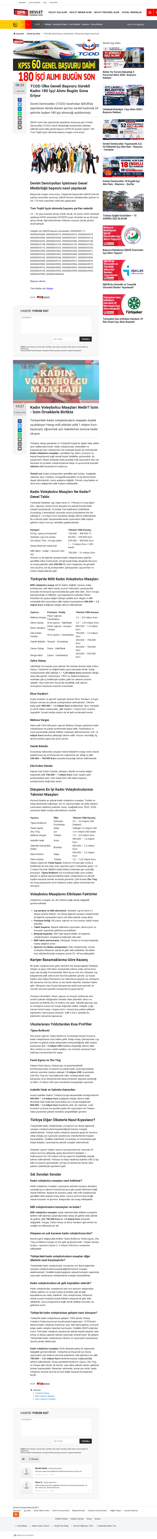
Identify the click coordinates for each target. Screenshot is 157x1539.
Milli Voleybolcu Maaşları (45, 1396)
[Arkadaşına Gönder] (20, 118)
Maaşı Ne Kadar (78, 1511)
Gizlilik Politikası (61, 1519)
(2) (47, 1491)
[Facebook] (20, 100)
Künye (89, 1519)
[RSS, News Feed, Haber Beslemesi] (16, 1514)
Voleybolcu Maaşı (42, 1393)
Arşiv (45, 2)
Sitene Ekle (54, 2)
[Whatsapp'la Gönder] (20, 113)
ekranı (42, 281)
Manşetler (22, 2)
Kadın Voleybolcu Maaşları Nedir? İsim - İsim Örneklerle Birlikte (71, 24)
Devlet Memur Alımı (81, 12)
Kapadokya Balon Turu (107, 1526)
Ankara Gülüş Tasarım (41, 1526)
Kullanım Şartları (77, 1519)
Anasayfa (17, 1511)
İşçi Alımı (27, 1511)
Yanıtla (39, 1475)
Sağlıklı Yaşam (115, 1511)
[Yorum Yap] (20, 127)
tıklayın (49, 288)
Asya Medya (22, 1526)
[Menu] (150, 12)
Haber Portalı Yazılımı (25, 1535)
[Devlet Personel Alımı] (28, 12)
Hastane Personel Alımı (97, 1511)
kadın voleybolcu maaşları (45, 1399)
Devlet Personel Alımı (106, 12)
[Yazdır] (20, 123)
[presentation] (22, 24)
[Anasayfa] (14, 2)
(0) (52, 1475)
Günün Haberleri (34, 2)
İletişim (98, 1519)
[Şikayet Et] (88, 1474)
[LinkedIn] (20, 109)
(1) (47, 1475)
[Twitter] (20, 104)
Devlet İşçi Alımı (58, 12)
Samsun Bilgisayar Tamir (83, 1526)
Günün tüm (135, 24)
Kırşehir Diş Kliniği (61, 1526)
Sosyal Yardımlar (132, 12)
